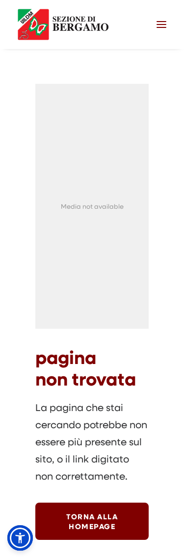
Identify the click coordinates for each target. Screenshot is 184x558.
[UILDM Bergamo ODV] (63, 24)
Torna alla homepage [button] (93, 521)
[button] (161, 24)
